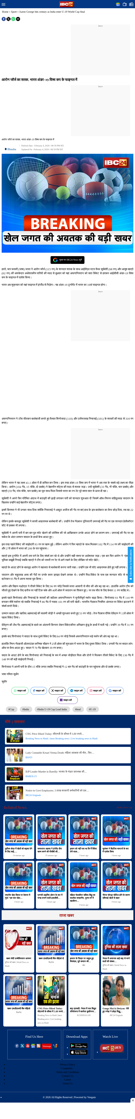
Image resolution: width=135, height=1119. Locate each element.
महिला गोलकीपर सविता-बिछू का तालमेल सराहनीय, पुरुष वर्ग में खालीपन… (82, 898)
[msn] (55, 1047)
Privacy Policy (67, 1064)
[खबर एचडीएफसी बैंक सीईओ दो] (51, 940)
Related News (15, 807)
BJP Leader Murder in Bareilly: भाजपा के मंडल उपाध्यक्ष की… (56, 771)
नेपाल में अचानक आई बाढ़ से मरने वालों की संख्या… (116, 960)
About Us (67, 1083)
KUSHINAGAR (84, 1015)
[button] (3, 4)
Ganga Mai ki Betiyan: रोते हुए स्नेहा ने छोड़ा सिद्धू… (116, 1010)
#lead (78, 709)
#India (26, 709)
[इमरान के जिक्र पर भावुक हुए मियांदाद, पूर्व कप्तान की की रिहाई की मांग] (84, 940)
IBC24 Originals (33, 795)
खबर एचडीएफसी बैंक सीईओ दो (51, 958)
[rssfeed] (38, 1047)
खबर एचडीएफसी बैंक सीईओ (18, 1008)
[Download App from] (79, 1047)
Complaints (67, 1068)
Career (67, 1079)
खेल (83, 965)
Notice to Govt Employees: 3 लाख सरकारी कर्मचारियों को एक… (57, 790)
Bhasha (11, 149)
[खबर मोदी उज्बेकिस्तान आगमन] (19, 940)
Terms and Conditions (67, 1072)
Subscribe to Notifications (130, 563)
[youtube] (28, 1047)
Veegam (91, 1097)
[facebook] (17, 1047)
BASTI (29, 757)
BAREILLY (31, 776)
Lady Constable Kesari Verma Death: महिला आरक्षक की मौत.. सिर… (60, 752)
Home (5, 11)
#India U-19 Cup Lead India (52, 709)
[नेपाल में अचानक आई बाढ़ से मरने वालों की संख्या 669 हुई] (116, 940)
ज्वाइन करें (21, 690)
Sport (14, 11)
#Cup (11, 709)
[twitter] (22, 1047)
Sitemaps (47, 1046)
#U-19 (92, 709)
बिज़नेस (51, 962)
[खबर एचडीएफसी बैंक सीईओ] (19, 990)
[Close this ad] (132, 1100)
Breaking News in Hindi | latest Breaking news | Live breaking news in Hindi (61, 738)
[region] (100, 48)
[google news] (33, 1047)
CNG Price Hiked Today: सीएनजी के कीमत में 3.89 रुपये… (55, 733)
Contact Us (67, 1075)
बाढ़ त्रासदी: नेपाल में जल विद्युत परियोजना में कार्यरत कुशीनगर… (83, 1010)
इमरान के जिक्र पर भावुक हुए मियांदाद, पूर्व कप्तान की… (82, 960)
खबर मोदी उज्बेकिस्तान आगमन (18, 958)
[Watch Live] (112, 1052)
